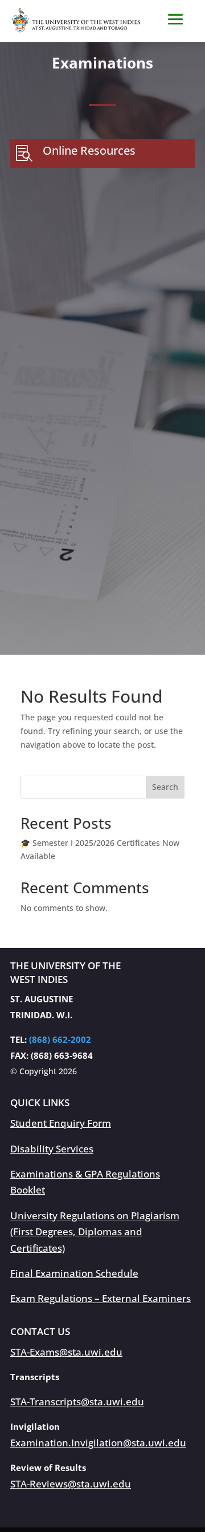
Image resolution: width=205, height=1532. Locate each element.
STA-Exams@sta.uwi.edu (66, 1351)
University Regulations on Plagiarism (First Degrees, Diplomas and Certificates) (94, 1232)
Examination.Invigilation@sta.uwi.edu (98, 1442)
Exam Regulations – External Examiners (100, 1298)
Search (165, 786)
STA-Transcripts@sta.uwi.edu (77, 1401)
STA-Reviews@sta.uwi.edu (70, 1483)
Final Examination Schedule (74, 1273)
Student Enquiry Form (60, 1123)
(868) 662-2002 (60, 1040)
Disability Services (51, 1148)
